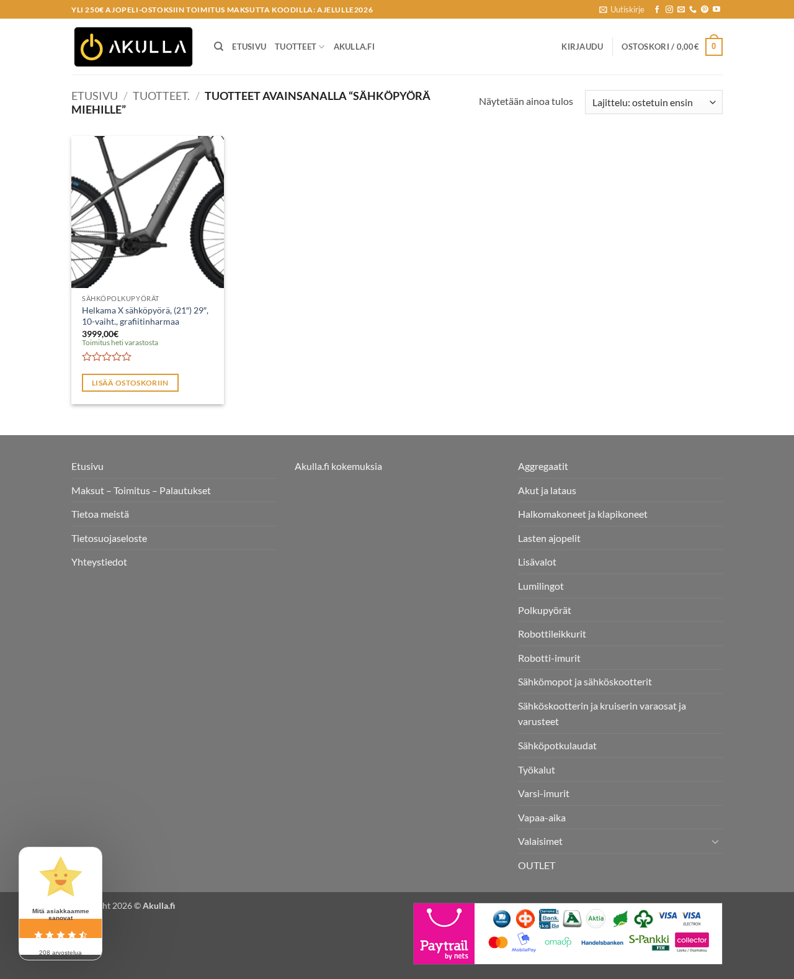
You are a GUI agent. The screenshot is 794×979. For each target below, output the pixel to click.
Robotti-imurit (549, 658)
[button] (622, 9)
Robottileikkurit (552, 633)
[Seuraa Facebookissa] (657, 10)
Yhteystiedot (99, 561)
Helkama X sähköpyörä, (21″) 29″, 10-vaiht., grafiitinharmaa (145, 316)
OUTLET (536, 865)
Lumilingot (541, 586)
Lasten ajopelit (549, 538)
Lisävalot (537, 561)
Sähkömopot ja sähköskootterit (585, 681)
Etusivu (249, 47)
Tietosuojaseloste (109, 538)
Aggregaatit (543, 466)
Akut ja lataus (547, 490)
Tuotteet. (161, 95)
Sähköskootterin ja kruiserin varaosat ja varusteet (602, 714)
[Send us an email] (681, 10)
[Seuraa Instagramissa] (669, 10)
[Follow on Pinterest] (704, 10)
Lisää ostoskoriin (130, 383)
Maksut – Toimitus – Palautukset (141, 490)
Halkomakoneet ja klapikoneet (583, 514)
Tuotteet (295, 47)
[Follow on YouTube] (716, 10)
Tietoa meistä (100, 514)
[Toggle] (715, 841)
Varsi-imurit (543, 793)
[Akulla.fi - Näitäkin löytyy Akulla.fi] (133, 47)
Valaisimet (540, 841)
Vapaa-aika (542, 817)
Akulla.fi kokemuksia (338, 466)
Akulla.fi (354, 47)
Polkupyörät (544, 610)
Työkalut (536, 769)
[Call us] (693, 10)
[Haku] (218, 46)
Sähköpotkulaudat (557, 745)
